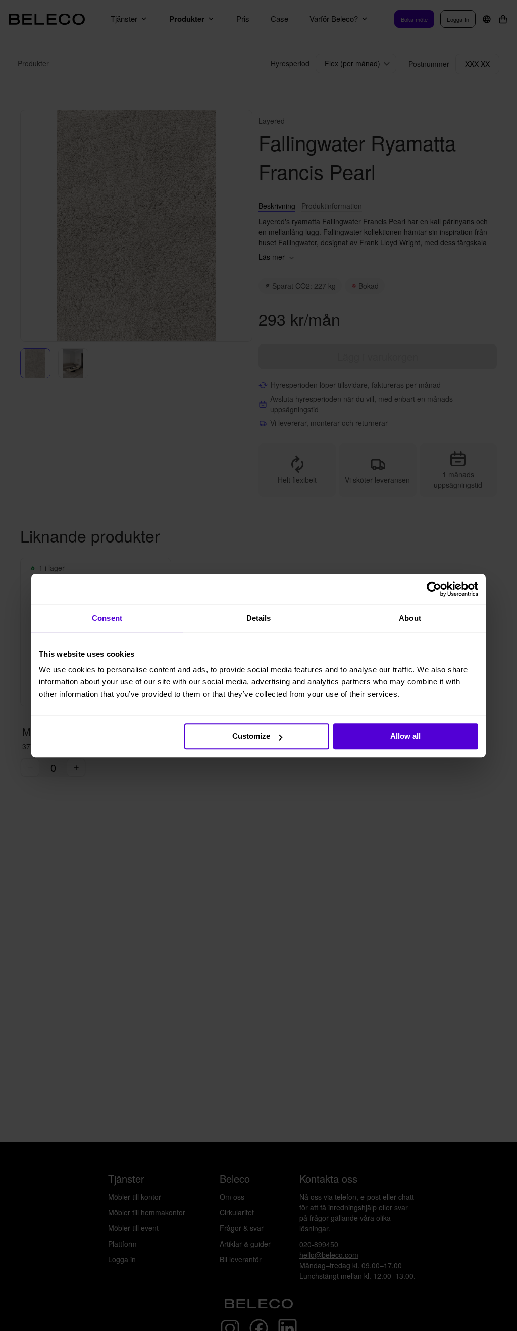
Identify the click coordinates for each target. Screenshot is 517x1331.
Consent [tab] (107, 618)
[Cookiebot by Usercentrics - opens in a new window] (434, 589)
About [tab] (410, 618)
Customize (251, 736)
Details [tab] (258, 618)
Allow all (405, 736)
